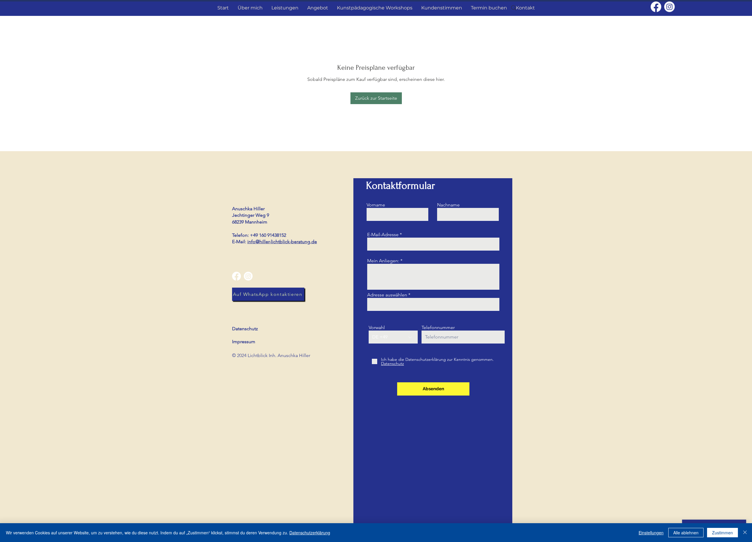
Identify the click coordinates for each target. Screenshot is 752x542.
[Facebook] (656, 6)
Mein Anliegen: (383, 261)
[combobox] (433, 304)
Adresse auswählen (387, 295)
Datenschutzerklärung (309, 533)
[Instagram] (669, 6)
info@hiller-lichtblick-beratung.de (282, 241)
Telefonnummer (438, 327)
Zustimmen (722, 533)
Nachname (448, 205)
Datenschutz (245, 328)
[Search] (514, 8)
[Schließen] (744, 532)
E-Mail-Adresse (383, 234)
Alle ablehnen (686, 533)
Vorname (376, 205)
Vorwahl (377, 327)
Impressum (243, 341)
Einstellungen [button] (651, 533)
